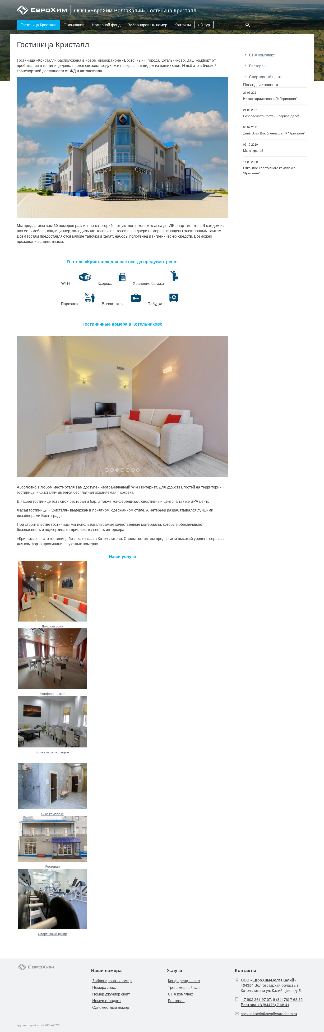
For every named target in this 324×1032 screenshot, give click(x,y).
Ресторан (52, 866)
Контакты (183, 25)
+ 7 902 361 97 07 (256, 999)
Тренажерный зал (183, 987)
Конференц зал (52, 693)
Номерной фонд (106, 25)
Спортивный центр (52, 933)
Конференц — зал (184, 980)
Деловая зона (52, 626)
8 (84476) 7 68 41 (265, 1004)
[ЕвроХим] (42, 14)
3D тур (204, 25)
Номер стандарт (106, 1000)
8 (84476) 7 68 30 (288, 999)
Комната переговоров (52, 752)
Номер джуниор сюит (111, 994)
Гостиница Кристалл (38, 25)
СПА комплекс (52, 813)
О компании (74, 25)
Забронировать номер (147, 25)
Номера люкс (104, 987)
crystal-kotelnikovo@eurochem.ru (269, 1013)
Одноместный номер (110, 1007)
